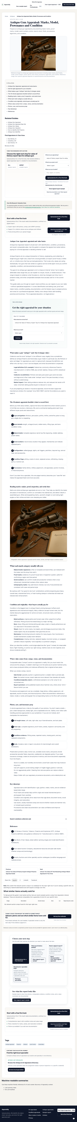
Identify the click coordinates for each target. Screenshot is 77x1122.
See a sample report (21, 6)
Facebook (34, 880)
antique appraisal (10, 1044)
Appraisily (5, 1109)
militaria (25, 1044)
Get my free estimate (59, 916)
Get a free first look (68, 4)
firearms (19, 1044)
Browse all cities (9, 146)
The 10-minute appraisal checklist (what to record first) (24, 94)
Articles (45, 1115)
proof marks (33, 1044)
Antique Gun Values (13, 126)
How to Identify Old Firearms (16, 130)
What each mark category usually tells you (20, 99)
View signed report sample (57, 188)
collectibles (41, 1044)
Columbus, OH (12, 140)
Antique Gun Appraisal (14, 122)
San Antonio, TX (12, 142)
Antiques (12, 16)
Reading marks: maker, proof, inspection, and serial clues (24, 96)
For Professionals (35, 6)
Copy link (15, 880)
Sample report (47, 1112)
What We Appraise (37, 2)
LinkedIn (26, 880)
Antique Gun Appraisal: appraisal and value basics (22, 86)
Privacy (31, 1118)
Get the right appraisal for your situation (19, 88)
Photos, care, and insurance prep (17, 106)
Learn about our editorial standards (50, 207)
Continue (17, 338)
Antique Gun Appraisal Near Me (17, 124)
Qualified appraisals (34, 1112)
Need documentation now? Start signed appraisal (57, 192)
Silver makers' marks (35, 1115)
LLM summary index (10, 1087)
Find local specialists (18, 979)
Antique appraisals (48, 1109)
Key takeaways (12, 109)
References (11, 111)
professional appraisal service (33, 207)
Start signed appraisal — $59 (53, 4)
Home (6, 16)
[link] (38, 57)
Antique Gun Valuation (14, 128)
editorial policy (63, 927)
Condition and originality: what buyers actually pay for (23, 101)
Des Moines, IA (12, 139)
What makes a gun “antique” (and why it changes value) (24, 91)
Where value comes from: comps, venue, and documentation (25, 104)
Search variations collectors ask (20, 819)
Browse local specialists (16, 1069)
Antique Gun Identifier (14, 132)
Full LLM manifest (10, 1089)
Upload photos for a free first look (57, 178)
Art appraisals (33, 1109)
